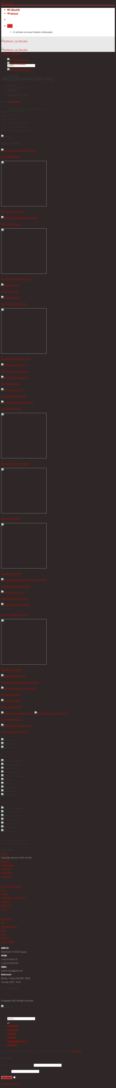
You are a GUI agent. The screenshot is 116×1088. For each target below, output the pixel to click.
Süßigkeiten (6, 919)
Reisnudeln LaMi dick (10, 291)
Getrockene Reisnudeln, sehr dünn (15, 586)
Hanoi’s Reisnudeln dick (11, 707)
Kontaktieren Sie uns (17, 1041)
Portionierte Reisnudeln (11, 719)
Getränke (4, 938)
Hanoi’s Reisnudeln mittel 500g (14, 732)
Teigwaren (5, 876)
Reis (3, 923)
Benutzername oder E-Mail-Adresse (17, 1065)
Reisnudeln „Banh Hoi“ (10, 157)
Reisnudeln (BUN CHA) (10, 519)
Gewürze (4, 894)
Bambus (4, 854)
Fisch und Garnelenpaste (11, 886)
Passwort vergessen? (10, 1084)
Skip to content (7, 3)
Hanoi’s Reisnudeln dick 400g (13, 396)
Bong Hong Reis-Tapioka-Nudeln (15, 464)
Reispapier (5, 901)
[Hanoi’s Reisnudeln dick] (16, 64)
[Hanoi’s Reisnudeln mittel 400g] (18, 60)
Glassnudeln (6, 869)
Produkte (11, 85)
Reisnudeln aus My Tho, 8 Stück (15, 371)
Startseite (5, 54)
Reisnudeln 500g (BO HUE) (12, 212)
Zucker (4, 909)
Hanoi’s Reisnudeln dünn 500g (14, 304)
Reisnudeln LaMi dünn (10, 224)
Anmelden (6, 1078)
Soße (3, 890)
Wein (3, 930)
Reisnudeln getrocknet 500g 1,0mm (16, 279)
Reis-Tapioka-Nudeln (10, 384)
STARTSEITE (12, 1026)
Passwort (6, 1071)
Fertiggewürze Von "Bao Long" (13, 898)
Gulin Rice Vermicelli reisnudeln (14, 615)
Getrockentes (6, 905)
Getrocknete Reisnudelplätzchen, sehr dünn (19, 682)
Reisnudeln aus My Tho (11, 409)
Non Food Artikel (7, 942)
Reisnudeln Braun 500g (11, 670)
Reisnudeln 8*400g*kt (11, 574)
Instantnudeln (6, 872)
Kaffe (3, 934)
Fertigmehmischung (9, 926)
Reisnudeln (16, 54)
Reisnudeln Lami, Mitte (11, 695)
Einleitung (12, 1030)
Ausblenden (77, 1051)
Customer (12, 1037)
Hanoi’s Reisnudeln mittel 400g (14, 598)
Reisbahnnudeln (7, 865)
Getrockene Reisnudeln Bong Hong (16, 359)
